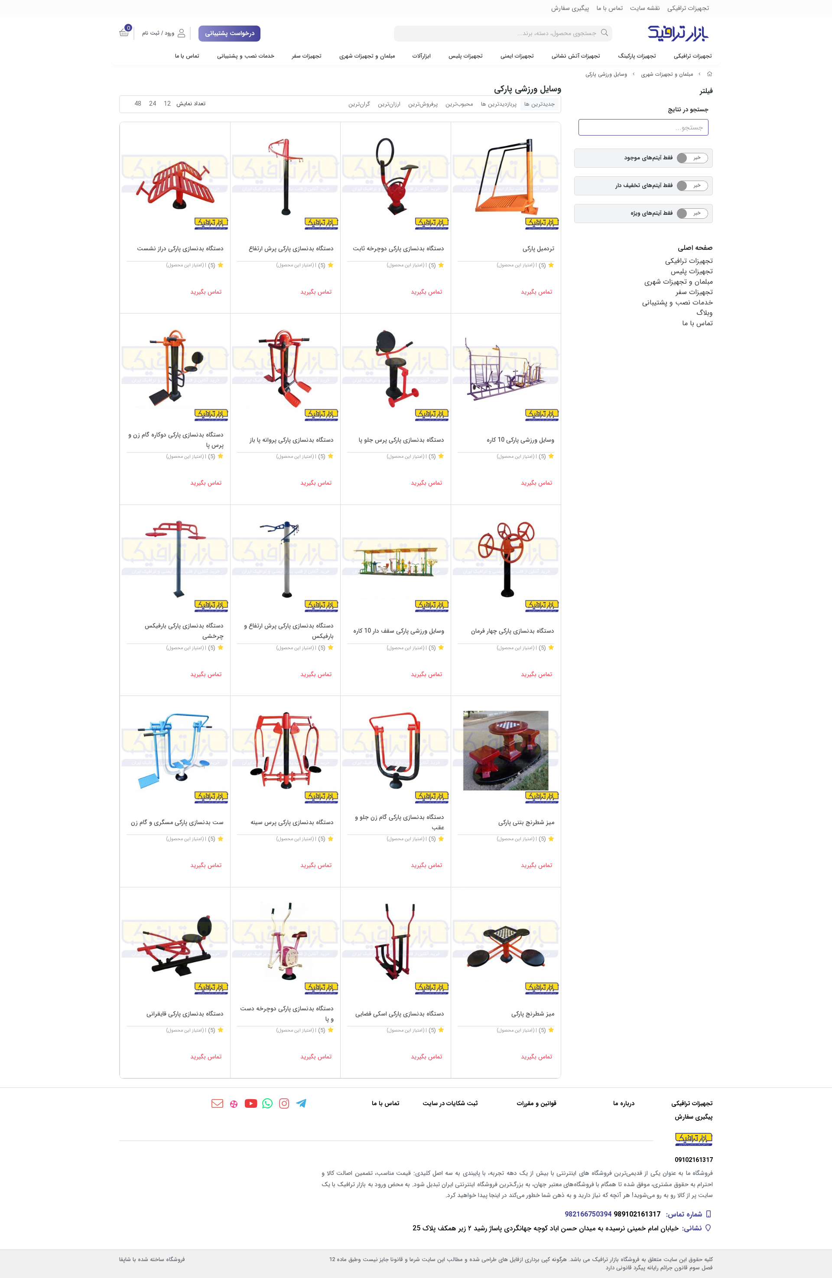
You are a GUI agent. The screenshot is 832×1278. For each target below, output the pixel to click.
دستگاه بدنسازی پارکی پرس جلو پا (401, 440)
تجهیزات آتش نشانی (576, 56)
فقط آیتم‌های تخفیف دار (644, 185)
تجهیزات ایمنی (517, 56)
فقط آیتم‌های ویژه (651, 213)
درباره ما (623, 1103)
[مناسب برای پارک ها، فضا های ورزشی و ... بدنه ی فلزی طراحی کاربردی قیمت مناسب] (506, 177)
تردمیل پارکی (538, 248)
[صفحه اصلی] (710, 74)
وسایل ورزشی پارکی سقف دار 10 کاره (398, 631)
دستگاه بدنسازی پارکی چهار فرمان (512, 631)
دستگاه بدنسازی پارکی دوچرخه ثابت (398, 248)
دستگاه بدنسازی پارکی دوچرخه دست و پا (287, 1014)
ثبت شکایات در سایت (450, 1103)
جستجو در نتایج (688, 109)
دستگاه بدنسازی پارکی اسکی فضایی (399, 1014)
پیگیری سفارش (694, 1117)
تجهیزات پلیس (465, 56)
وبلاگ (704, 312)
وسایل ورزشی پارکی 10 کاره (520, 440)
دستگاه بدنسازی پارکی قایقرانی (185, 1014)
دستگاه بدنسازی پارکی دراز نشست (180, 248)
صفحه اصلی (695, 248)
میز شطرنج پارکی (532, 1014)
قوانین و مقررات (536, 1103)
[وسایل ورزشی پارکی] (416, 1139)
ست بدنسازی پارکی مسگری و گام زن (177, 822)
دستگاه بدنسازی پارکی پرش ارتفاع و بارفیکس (289, 631)
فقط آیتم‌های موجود (648, 157)
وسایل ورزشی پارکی (606, 74)
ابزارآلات (422, 56)
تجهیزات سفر (307, 56)
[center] (604, 34)
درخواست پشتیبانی (229, 33)
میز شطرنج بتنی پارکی (526, 822)
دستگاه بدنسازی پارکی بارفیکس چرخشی (184, 631)
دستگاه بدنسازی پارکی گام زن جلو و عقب (399, 822)
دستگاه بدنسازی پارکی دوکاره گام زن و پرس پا (176, 440)
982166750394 (588, 1214)
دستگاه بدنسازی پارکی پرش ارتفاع (291, 248)
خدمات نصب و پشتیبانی (245, 56)
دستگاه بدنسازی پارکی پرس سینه (292, 822)
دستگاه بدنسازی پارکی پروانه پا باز (292, 440)
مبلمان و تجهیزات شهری (367, 56)
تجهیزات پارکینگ (637, 56)
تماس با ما (187, 56)
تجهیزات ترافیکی (693, 56)
